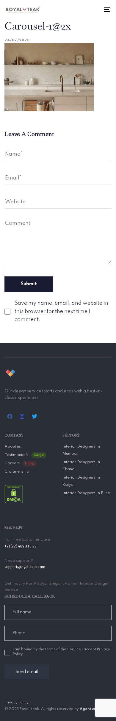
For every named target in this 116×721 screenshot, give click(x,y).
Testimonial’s (24, 455)
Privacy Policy (16, 702)
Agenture (89, 709)
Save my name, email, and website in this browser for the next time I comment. (61, 311)
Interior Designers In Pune (86, 493)
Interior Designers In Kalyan (81, 481)
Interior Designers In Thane (81, 465)
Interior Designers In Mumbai (81, 450)
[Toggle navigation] (92, 9)
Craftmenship (16, 472)
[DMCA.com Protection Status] (13, 494)
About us (12, 446)
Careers (19, 463)
